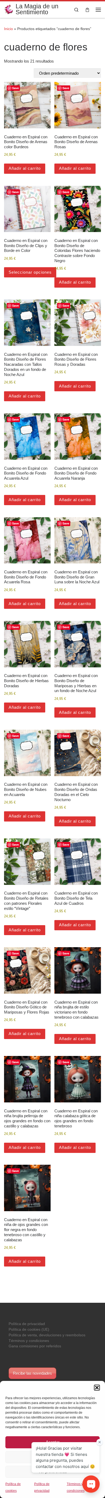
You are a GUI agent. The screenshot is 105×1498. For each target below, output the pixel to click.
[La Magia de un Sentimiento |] (9, 9)
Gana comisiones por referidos (35, 1346)
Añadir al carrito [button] (25, 168)
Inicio (8, 29)
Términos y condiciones (29, 1341)
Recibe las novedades (32, 1373)
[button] (97, 1387)
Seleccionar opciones (30, 272)
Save (15, 88)
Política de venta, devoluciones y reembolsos (47, 1335)
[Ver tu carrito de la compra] (87, 9)
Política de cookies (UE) (29, 1329)
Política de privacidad (27, 1324)
